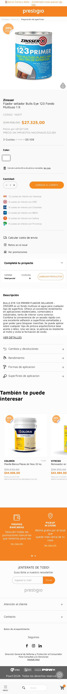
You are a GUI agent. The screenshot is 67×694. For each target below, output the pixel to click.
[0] (62, 688)
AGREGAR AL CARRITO (50, 276)
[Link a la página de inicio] (6, 19)
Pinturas (15, 19)
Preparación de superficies (32, 19)
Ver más (47, 168)
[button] (6, 158)
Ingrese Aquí (33, 659)
